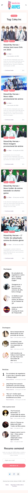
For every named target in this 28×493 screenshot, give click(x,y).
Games (6, 41)
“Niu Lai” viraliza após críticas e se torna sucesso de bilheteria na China (15, 395)
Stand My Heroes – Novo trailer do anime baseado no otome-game (13, 189)
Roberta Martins (10, 379)
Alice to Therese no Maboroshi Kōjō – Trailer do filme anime (17, 424)
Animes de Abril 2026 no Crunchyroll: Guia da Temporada (17, 310)
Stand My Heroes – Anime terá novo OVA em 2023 (13, 47)
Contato (14, 486)
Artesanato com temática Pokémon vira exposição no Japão (16, 344)
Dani (10, 54)
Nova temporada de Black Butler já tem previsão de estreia (17, 333)
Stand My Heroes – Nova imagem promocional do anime (13, 143)
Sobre (7, 484)
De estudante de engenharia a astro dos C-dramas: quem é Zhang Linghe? (18, 276)
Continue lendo (9, 70)
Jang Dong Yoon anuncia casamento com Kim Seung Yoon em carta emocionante (15, 385)
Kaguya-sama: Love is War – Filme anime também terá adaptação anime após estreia (17, 435)
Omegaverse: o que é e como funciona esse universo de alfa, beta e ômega (17, 288)
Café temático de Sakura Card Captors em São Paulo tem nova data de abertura (17, 356)
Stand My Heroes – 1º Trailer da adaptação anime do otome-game (13, 237)
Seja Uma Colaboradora (17, 484)
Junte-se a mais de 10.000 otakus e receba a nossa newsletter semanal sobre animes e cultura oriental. (14, 454)
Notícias (12, 41)
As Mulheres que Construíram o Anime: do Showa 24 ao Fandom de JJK (17, 299)
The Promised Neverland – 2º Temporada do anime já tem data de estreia (17, 413)
